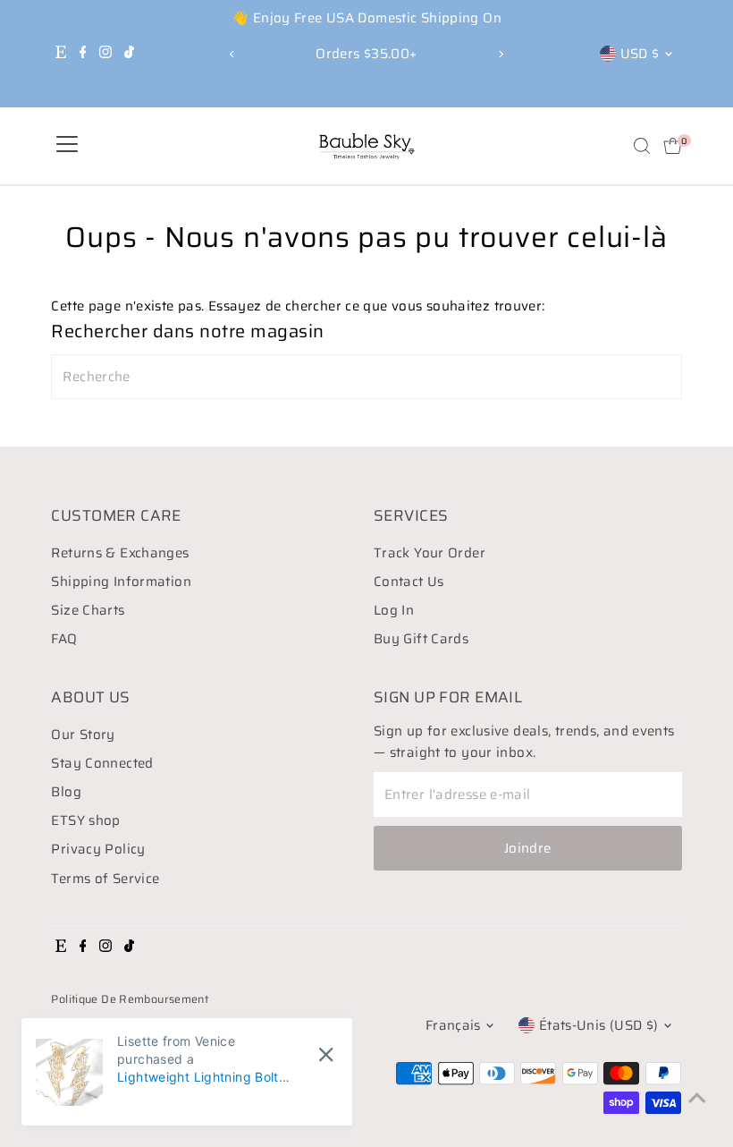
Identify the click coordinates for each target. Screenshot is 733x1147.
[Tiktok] (129, 53)
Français (453, 1025)
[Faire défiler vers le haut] (697, 1098)
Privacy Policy (98, 849)
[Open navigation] (67, 145)
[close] (326, 1054)
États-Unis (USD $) (599, 1025)
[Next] (500, 54)
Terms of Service (105, 878)
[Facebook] (83, 53)
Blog (66, 792)
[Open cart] (672, 146)
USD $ (640, 53)
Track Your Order (429, 553)
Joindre (528, 848)
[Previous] (233, 54)
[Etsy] (61, 53)
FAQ (64, 639)
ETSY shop (85, 820)
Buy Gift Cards (421, 639)
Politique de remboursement (129, 998)
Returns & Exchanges (120, 553)
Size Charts (87, 610)
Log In (394, 610)
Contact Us (409, 581)
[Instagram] (105, 53)
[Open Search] (642, 146)
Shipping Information (121, 581)
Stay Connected (102, 763)
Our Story (82, 734)
